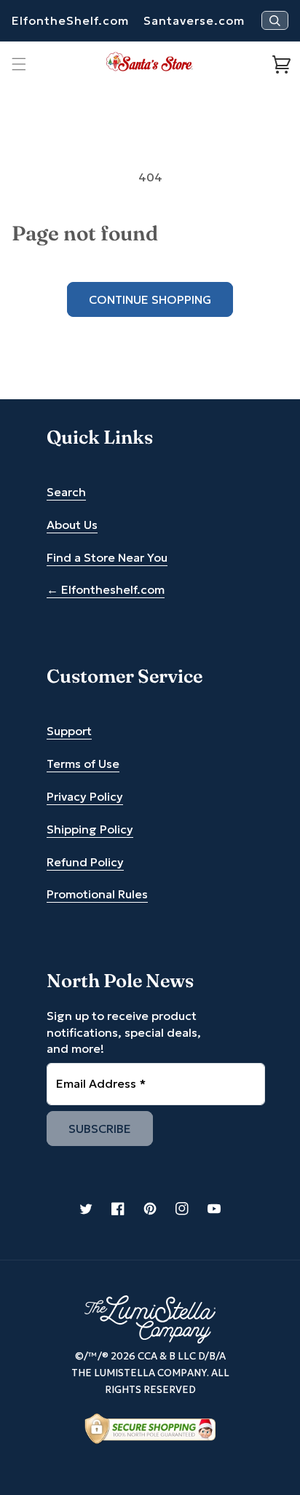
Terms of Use (83, 763)
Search (66, 491)
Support (69, 730)
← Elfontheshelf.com (106, 589)
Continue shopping (150, 299)
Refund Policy (85, 862)
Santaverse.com (194, 20)
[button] (19, 64)
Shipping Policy (90, 829)
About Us (72, 524)
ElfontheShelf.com (70, 20)
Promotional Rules (97, 894)
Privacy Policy (85, 796)
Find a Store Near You (107, 557)
